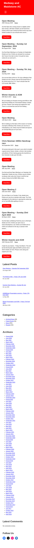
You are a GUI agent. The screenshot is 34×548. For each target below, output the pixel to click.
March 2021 (9, 430)
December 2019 (10, 453)
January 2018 (10, 497)
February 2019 (10, 472)
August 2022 (9, 399)
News (16, 23)
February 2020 (10, 449)
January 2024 (10, 374)
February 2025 (10, 359)
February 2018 (10, 495)
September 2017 (10, 504)
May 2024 (8, 371)
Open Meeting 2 (9, 189)
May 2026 (8, 340)
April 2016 (9, 514)
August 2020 (9, 439)
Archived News (10, 319)
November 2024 (10, 361)
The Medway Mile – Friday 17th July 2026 (14, 276)
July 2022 (8, 401)
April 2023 (9, 390)
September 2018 (10, 482)
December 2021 (10, 415)
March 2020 (9, 447)
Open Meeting (8, 21)
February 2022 (10, 411)
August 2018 (9, 483)
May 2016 (8, 512)
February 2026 (10, 344)
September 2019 (10, 459)
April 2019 (9, 468)
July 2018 (8, 485)
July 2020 (8, 441)
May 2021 (8, 426)
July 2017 (8, 508)
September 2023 (10, 382)
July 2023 (8, 384)
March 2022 (9, 409)
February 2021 (10, 432)
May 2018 (8, 489)
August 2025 (9, 349)
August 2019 (9, 460)
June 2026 (9, 338)
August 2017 (9, 506)
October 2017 (9, 503)
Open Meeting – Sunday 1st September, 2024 (14, 45)
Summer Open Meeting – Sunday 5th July (14, 285)
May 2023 (8, 388)
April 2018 (9, 491)
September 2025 (10, 348)
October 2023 (9, 380)
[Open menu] (5, 12)
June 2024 (9, 369)
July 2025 (8, 351)
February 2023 (10, 393)
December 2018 (10, 476)
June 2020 (9, 443)
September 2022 (10, 397)
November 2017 (10, 501)
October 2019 (9, 457)
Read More (6, 37)
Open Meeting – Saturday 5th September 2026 (16, 268)
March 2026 (9, 342)
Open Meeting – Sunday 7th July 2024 (16, 70)
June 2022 (9, 403)
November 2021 (10, 416)
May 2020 (8, 445)
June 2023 (9, 386)
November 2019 (10, 455)
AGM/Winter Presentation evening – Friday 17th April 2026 (16, 294)
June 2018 (9, 487)
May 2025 (8, 353)
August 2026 (9, 336)
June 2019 (9, 464)
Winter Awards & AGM (12, 95)
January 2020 (10, 451)
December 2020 (10, 436)
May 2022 (8, 405)
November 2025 (10, 346)
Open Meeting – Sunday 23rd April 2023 (15, 213)
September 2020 (10, 438)
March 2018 (9, 493)
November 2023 (10, 378)
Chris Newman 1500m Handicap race (16, 142)
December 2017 (10, 499)
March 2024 (9, 372)
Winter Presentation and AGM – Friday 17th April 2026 (16, 302)
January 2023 (10, 395)
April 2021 (9, 428)
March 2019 (9, 470)
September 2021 (10, 420)
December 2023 (10, 376)
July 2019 (8, 462)
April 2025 (9, 355)
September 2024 (10, 365)
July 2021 (8, 422)
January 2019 (10, 474)
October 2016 (9, 510)
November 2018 (10, 478)
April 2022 (9, 407)
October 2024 (9, 363)
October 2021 (9, 418)
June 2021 (9, 424)
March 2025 (9, 357)
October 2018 (9, 480)
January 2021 (10, 434)
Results (8, 325)
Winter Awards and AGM (13, 240)
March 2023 (9, 392)
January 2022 (10, 413)
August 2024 (9, 367)
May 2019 (8, 466)
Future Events (10, 321)
